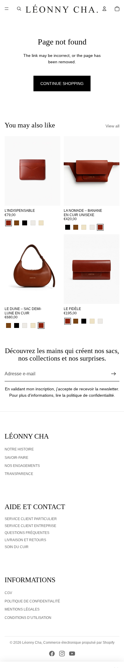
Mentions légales (22, 609)
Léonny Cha (32, 643)
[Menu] (6, 8)
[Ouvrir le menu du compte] (104, 8)
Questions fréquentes (27, 533)
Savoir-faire (16, 458)
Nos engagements (22, 466)
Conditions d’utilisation (28, 618)
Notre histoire (19, 449)
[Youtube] (72, 653)
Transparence (19, 474)
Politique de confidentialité (32, 601)
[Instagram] (62, 653)
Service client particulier (31, 519)
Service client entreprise (30, 526)
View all (112, 126)
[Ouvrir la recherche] (19, 8)
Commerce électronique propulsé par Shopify (78, 643)
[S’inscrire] (113, 374)
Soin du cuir (17, 547)
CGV (8, 593)
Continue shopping (62, 83)
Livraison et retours (25, 540)
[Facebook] (51, 653)
